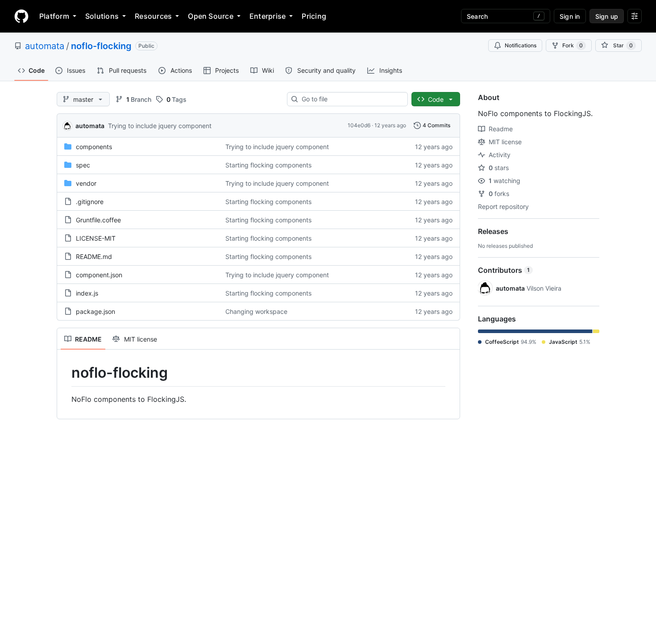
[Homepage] (21, 16)
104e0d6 (359, 125)
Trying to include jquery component (160, 125)
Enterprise (267, 16)
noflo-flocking (101, 46)
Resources (153, 16)
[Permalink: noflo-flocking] (65, 373)
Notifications (520, 45)
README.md (94, 256)
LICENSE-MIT (96, 238)
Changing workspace (256, 311)
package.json (95, 311)
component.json (99, 275)
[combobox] (351, 99)
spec (83, 165)
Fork (572, 45)
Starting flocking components (268, 165)
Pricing (314, 16)
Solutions (102, 16)
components (94, 146)
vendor (86, 183)
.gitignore (90, 201)
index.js (87, 293)
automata (44, 46)
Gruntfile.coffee (98, 220)
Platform (54, 16)
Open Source (210, 16)
